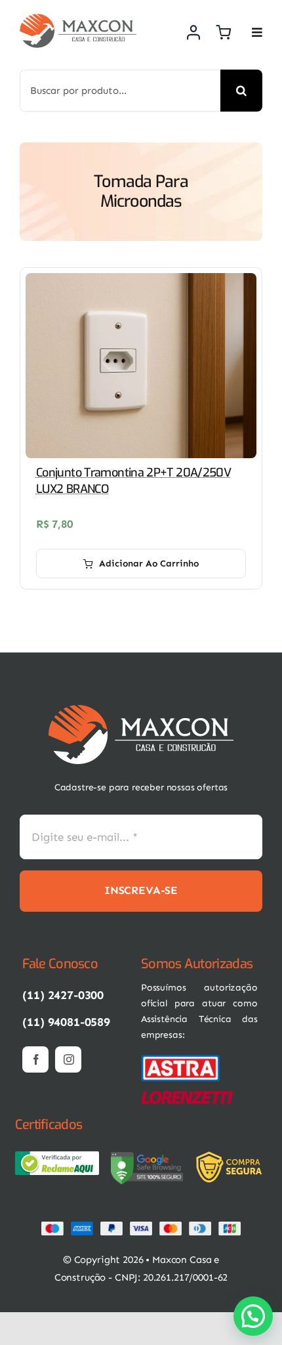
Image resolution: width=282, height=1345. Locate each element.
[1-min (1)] (141, 710)
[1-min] (78, 19)
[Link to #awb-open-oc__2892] (257, 32)
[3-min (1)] (232, 1156)
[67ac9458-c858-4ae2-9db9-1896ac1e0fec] (147, 1156)
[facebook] (35, 1059)
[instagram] (68, 1059)
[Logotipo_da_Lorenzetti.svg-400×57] (187, 1096)
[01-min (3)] (180, 1058)
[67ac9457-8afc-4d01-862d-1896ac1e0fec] (57, 1156)
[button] (253, 1316)
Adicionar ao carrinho (149, 563)
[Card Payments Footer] (141, 1226)
